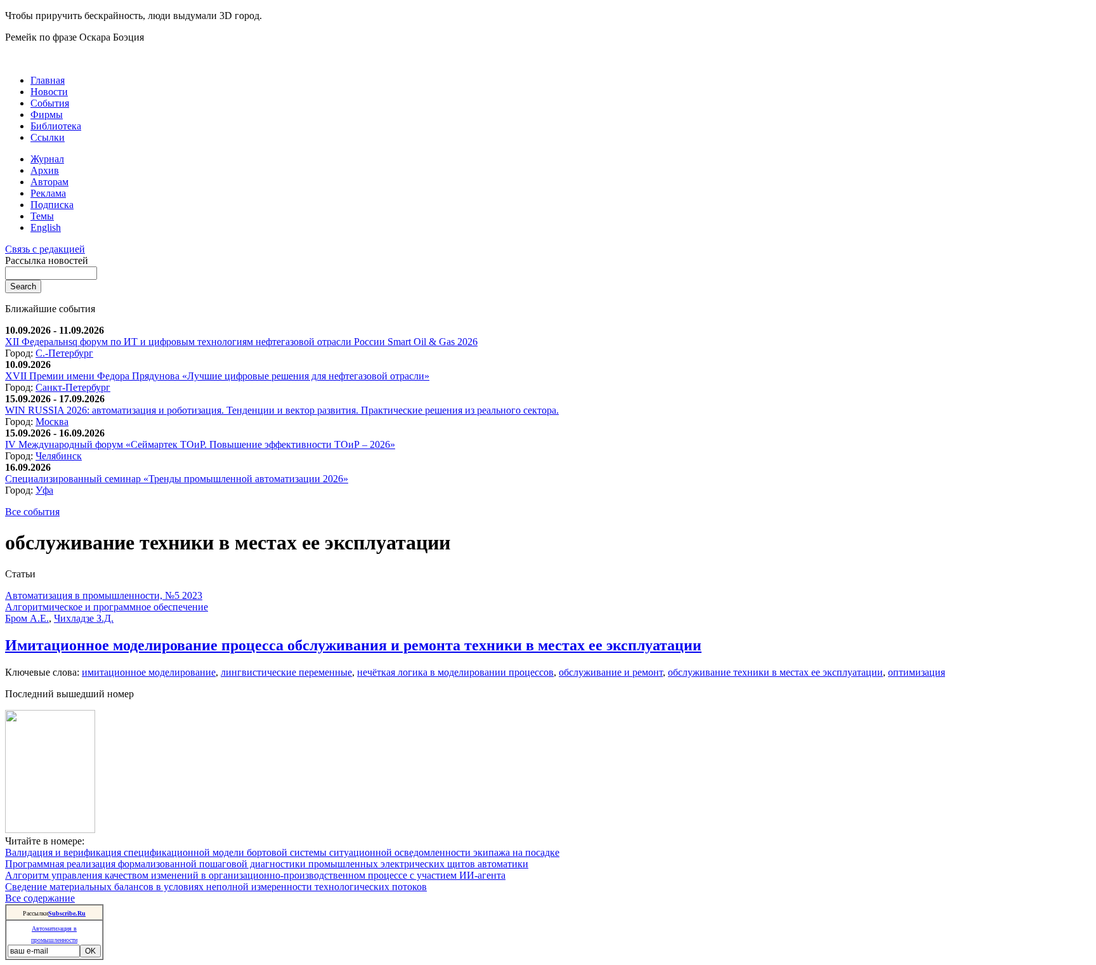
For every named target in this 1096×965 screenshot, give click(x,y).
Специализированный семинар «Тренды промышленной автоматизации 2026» (176, 478)
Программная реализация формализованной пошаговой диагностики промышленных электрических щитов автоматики (266, 863)
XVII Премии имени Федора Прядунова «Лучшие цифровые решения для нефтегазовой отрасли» (217, 376)
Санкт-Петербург (73, 387)
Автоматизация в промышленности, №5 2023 (103, 595)
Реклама (48, 193)
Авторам (49, 181)
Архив (44, 170)
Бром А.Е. (27, 618)
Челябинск (59, 455)
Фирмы (46, 114)
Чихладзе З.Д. (84, 618)
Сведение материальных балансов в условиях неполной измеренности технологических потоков (216, 886)
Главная (47, 80)
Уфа (44, 490)
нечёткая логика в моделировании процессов (455, 672)
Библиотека (55, 126)
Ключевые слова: (43, 672)
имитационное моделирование (149, 672)
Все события (32, 511)
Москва (52, 421)
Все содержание (40, 898)
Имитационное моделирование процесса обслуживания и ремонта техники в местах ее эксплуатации (353, 645)
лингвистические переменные (286, 672)
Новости (49, 91)
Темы (42, 216)
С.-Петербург (64, 353)
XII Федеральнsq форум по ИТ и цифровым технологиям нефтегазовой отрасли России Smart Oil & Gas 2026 (241, 341)
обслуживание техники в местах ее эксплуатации (775, 672)
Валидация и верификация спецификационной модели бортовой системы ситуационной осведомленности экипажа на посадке (282, 852)
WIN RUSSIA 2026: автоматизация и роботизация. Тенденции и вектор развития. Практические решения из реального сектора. (282, 410)
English (45, 227)
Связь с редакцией (45, 249)
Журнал (47, 159)
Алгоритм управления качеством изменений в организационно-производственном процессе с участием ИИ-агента (255, 875)
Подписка (52, 204)
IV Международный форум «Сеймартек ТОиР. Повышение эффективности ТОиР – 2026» (200, 444)
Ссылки (47, 137)
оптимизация (916, 672)
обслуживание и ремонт (611, 672)
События (49, 103)
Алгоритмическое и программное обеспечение (106, 606)
